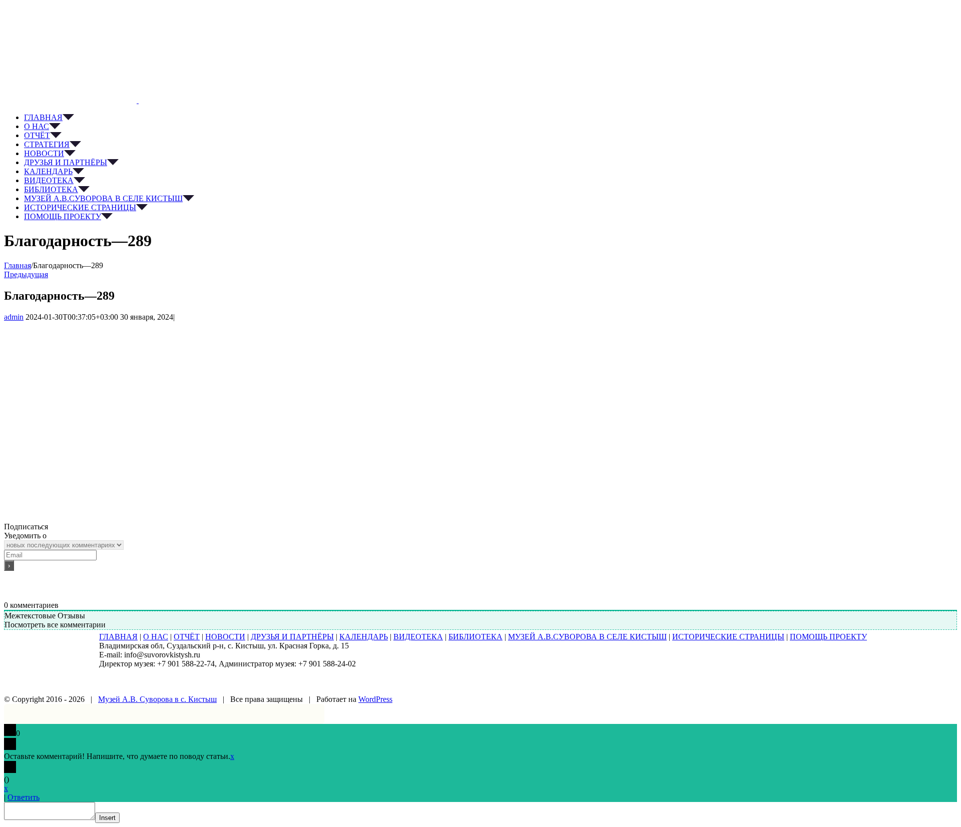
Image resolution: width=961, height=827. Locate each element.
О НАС (155, 636)
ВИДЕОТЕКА (418, 636)
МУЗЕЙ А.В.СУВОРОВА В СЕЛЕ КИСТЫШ (587, 636)
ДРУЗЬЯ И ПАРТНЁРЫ (292, 636)
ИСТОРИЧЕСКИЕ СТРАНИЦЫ (728, 636)
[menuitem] (490, 117)
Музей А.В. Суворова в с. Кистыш (157, 699)
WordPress (375, 699)
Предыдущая (26, 274)
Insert (107, 817)
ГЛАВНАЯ (118, 636)
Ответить (24, 797)
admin (14, 317)
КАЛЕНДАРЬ (363, 636)
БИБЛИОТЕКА (475, 636)
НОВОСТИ (225, 636)
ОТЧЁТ (187, 636)
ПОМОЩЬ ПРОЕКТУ (828, 636)
